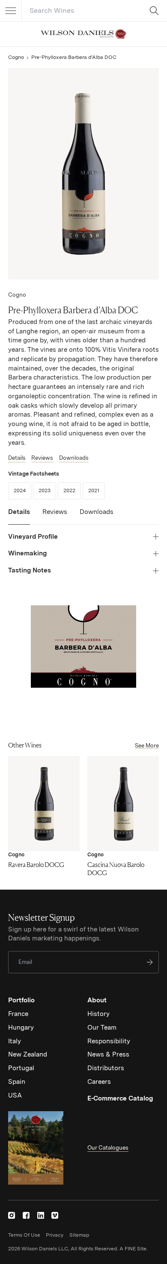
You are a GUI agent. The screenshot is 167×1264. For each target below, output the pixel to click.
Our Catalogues (107, 1147)
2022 (72, 490)
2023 (47, 490)
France (18, 1014)
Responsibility (108, 1041)
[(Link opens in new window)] (11, 1215)
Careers (99, 1082)
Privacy (54, 1235)
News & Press (108, 1054)
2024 (22, 490)
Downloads (74, 458)
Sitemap (79, 1235)
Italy (14, 1041)
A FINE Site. (133, 1249)
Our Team (101, 1027)
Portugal (21, 1068)
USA (15, 1095)
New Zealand (27, 1054)
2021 (96, 490)
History (98, 1014)
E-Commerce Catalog (120, 1098)
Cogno (16, 57)
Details (17, 458)
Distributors (105, 1068)
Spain (16, 1082)
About (97, 1000)
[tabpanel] (83, 553)
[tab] (19, 516)
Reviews (42, 458)
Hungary (21, 1027)
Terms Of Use (24, 1235)
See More (147, 745)
